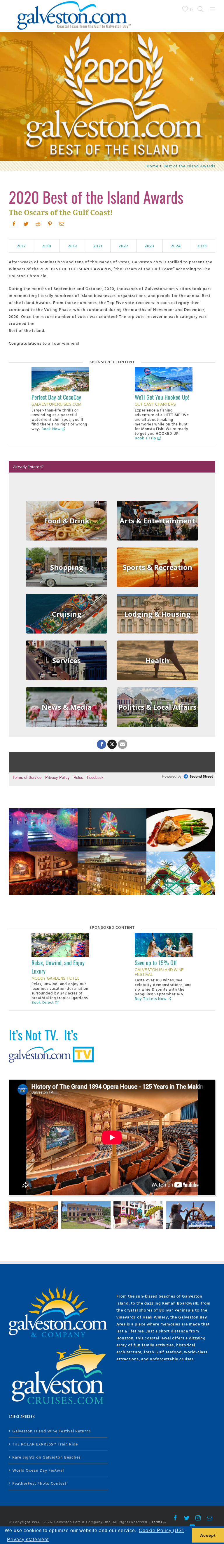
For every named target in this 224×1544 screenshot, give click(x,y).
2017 (21, 246)
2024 (176, 246)
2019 (72, 246)
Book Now (51, 429)
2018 (46, 246)
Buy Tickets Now (151, 998)
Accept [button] (208, 1535)
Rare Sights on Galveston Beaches (46, 1457)
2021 (97, 246)
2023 (149, 246)
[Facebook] (14, 223)
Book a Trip (145, 438)
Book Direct (43, 1002)
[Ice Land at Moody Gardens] (43, 811)
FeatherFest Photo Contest (39, 1483)
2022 (123, 246)
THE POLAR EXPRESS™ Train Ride (45, 1444)
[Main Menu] (212, 9)
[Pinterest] (50, 223)
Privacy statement (28, 1539)
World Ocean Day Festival (38, 1470)
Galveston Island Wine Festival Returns (51, 1431)
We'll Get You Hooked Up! (162, 397)
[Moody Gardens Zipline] (180, 855)
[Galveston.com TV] (52, 1048)
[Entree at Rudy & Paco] (180, 811)
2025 (202, 246)
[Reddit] (38, 223)
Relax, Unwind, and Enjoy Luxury (58, 966)
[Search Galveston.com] (200, 9)
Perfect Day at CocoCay (56, 397)
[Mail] (62, 223)
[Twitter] (26, 223)
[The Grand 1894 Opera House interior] (43, 855)
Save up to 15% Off (156, 962)
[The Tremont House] (112, 855)
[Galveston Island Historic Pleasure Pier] (112, 811)
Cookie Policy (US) (161, 1530)
